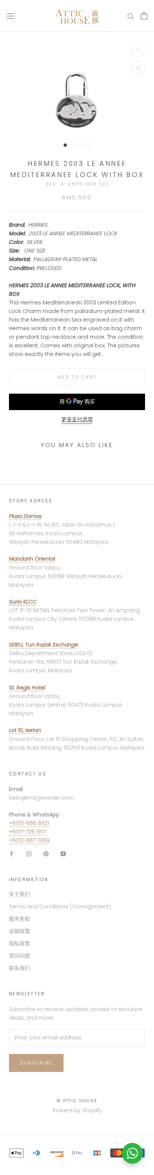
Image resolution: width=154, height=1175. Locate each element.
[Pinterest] (46, 853)
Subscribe (36, 1063)
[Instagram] (28, 853)
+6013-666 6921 (29, 823)
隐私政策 (19, 943)
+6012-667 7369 (29, 840)
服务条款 (19, 919)
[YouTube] (63, 853)
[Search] (130, 16)
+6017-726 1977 (27, 831)
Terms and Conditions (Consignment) (60, 906)
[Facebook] (11, 853)
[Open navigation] (10, 16)
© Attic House (77, 1101)
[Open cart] (144, 15)
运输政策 (19, 931)
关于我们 (19, 894)
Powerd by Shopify (77, 1110)
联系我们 (19, 968)
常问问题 (19, 955)
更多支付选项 (77, 419)
